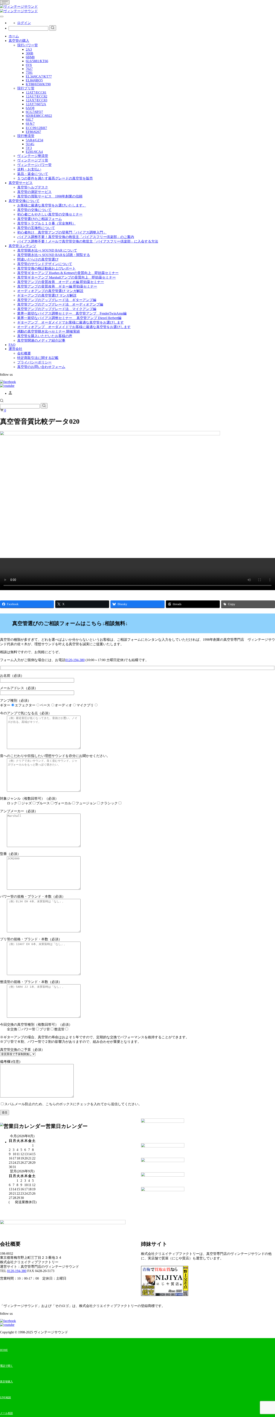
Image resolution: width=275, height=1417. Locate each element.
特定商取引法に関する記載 (37, 358)
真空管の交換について (34, 210)
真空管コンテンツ (22, 246)
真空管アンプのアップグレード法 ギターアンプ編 (56, 300)
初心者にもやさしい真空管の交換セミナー (49, 214)
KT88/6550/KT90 (38, 84)
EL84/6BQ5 (34, 80)
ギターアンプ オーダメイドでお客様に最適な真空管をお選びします (70, 322)
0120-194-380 (75, 660)
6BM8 (30, 57)
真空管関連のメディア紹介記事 (41, 340)
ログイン (24, 23)
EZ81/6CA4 (34, 152)
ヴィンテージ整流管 (32, 156)
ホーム (14, 36)
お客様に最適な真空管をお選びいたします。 (51, 205)
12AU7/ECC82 (36, 96)
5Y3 (29, 148)
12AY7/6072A (36, 104)
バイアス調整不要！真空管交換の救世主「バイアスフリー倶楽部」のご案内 (75, 237)
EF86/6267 (33, 132)
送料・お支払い (29, 169)
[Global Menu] (1, 16)
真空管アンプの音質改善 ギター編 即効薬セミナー (57, 286)
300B (29, 53)
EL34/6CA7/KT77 (39, 76)
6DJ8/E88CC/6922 (39, 116)
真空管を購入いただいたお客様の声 (44, 336)
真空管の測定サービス (34, 192)
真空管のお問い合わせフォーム (41, 367)
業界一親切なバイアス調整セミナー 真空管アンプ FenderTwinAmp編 (72, 313)
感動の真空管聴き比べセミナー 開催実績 (48, 331)
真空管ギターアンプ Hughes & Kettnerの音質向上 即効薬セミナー (68, 273)
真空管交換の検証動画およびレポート (46, 268)
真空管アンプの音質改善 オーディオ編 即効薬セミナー (60, 282)
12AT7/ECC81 (36, 92)
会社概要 (24, 353)
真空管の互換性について (36, 228)
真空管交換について (24, 201)
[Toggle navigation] (4, 2)
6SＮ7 (30, 123)
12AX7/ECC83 (36, 100)
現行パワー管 (27, 45)
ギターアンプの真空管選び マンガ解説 (46, 295)
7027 (29, 69)
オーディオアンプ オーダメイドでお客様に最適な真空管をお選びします (74, 327)
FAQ (12, 345)
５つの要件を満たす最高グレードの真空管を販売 (55, 178)
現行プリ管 (25, 88)
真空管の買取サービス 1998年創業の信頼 (49, 196)
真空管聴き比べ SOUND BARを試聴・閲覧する (53, 255)
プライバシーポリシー (34, 362)
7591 (29, 72)
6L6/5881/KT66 (37, 61)
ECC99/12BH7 (36, 128)
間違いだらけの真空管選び (37, 259)
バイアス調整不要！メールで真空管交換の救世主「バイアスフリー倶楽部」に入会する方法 (87, 241)
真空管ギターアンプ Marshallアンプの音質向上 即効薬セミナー (66, 277)
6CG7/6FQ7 (34, 112)
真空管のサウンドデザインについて (44, 264)
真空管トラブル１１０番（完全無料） (46, 223)
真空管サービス (21, 183)
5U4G (30, 144)
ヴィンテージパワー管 (34, 165)
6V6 (29, 65)
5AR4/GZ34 (34, 140)
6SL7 (29, 119)
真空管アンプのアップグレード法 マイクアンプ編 (56, 309)
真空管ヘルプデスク (32, 187)
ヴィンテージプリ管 (32, 160)
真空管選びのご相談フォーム (39, 219)
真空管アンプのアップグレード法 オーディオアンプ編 (60, 304)
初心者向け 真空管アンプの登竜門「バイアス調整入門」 (62, 232)
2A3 (29, 49)
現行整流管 (25, 136)
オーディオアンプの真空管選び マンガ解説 (50, 291)
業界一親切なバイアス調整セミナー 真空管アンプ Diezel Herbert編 (69, 318)
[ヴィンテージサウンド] (19, 6)
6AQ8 (30, 108)
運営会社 (15, 349)
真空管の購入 (19, 40)
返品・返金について (32, 174)
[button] (1, 401)
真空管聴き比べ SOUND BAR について (47, 250)
